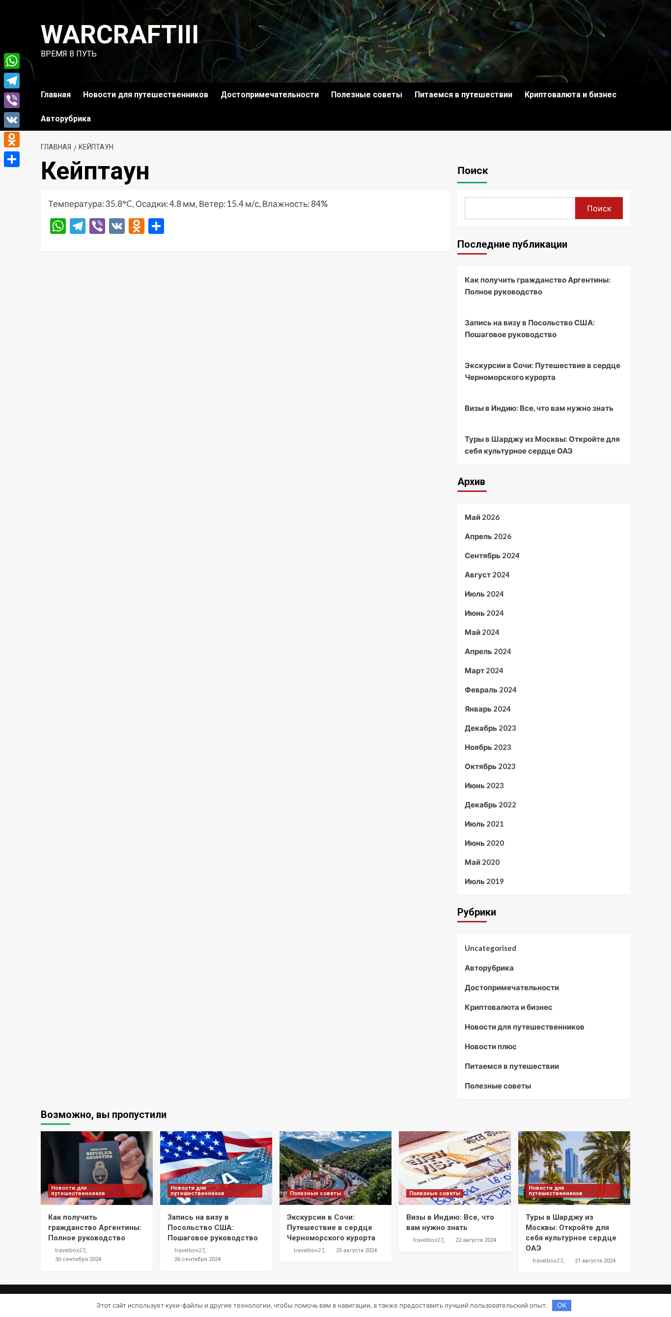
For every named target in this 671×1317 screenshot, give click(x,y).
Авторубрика (66, 118)
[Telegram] (12, 80)
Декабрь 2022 (490, 804)
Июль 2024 (484, 593)
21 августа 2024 (595, 1261)
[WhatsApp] (12, 61)
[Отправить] (12, 159)
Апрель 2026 (488, 536)
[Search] (624, 94)
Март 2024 (484, 670)
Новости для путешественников (145, 94)
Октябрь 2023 (490, 766)
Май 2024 (482, 632)
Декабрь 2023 (490, 727)
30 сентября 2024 (78, 1259)
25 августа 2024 (356, 1250)
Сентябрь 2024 (492, 555)
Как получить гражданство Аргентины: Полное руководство (538, 285)
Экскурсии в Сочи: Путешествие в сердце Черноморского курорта (542, 371)
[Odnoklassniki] (12, 139)
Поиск (472, 170)
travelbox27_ (71, 1250)
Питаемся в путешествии (463, 94)
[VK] (12, 120)
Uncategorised (490, 948)
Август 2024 (487, 574)
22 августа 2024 (475, 1240)
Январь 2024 (488, 708)
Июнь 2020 (484, 842)
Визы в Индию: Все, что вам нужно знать (539, 407)
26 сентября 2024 (197, 1259)
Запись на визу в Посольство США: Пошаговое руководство (530, 328)
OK (561, 1305)
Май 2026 (482, 517)
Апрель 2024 (488, 651)
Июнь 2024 (484, 612)
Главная (56, 94)
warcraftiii (120, 35)
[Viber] (12, 100)
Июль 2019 (484, 881)
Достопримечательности (270, 94)
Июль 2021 (484, 823)
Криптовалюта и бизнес (570, 94)
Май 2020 (482, 862)
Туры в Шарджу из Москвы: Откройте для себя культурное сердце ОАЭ (542, 444)
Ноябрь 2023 (488, 747)
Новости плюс (491, 1046)
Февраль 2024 (491, 689)
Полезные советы (366, 94)
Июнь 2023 (484, 785)
